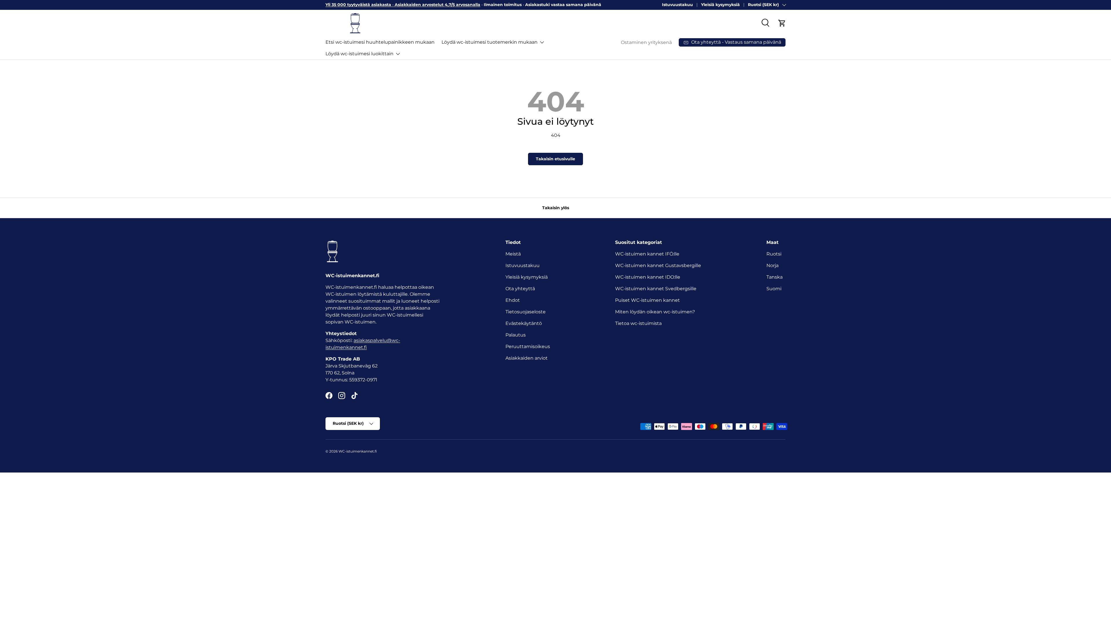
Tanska (774, 277)
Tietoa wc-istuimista (638, 323)
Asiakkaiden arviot (526, 358)
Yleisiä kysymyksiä (720, 4)
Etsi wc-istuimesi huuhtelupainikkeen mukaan (380, 42)
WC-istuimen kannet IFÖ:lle (647, 254)
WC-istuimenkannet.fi (358, 451)
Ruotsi (773, 254)
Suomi (773, 288)
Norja (772, 265)
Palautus (515, 335)
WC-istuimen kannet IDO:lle (647, 277)
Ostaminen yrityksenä (646, 42)
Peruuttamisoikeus (527, 346)
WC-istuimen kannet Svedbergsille (655, 288)
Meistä (513, 254)
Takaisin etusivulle (555, 158)
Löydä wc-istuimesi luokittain (359, 53)
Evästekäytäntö (523, 323)
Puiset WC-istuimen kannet (647, 300)
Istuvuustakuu (677, 4)
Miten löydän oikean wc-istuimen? (655, 312)
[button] (782, 23)
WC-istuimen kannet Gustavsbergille (658, 265)
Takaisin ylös (555, 207)
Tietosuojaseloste (525, 312)
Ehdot (512, 300)
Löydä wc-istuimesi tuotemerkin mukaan (490, 42)
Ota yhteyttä (520, 288)
